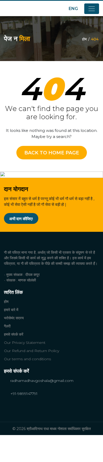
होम (84, 39)
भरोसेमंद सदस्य (14, 318)
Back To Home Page (51, 153)
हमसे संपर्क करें (13, 334)
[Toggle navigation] (91, 8)
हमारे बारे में (11, 309)
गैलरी (7, 326)
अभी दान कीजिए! (21, 218)
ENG (74, 8)
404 (95, 39)
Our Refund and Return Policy (31, 350)
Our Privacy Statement (24, 342)
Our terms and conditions (27, 359)
